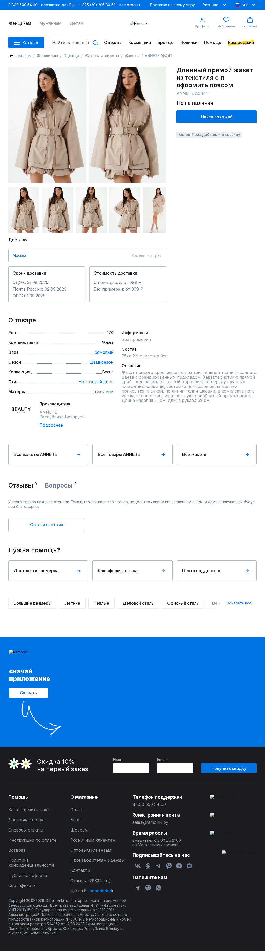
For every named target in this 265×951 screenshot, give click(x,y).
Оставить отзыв (46, 524)
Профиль (202, 26)
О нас (76, 809)
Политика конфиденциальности (31, 863)
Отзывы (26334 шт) (90, 880)
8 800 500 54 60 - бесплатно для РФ (41, 5)
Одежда (113, 42)
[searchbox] (75, 42)
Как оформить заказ (118, 570)
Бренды (166, 42)
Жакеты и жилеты (102, 55)
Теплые (101, 603)
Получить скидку (228, 768)
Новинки (188, 42)
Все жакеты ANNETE (35, 454)
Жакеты (131, 55)
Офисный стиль (183, 603)
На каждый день (95, 381)
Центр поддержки (201, 570)
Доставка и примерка (36, 570)
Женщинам (19, 23)
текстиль (103, 391)
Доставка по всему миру (172, 5)
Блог (75, 819)
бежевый (104, 352)
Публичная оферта (27, 875)
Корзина (250, 26)
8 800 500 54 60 (149, 804)
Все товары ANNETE (119, 454)
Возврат (17, 850)
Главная (23, 55)
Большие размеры (32, 603)
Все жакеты (194, 454)
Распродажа (241, 42)
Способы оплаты (25, 830)
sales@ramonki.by (150, 822)
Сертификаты (22, 885)
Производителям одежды (97, 860)
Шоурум (79, 830)
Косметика (139, 42)
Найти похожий (216, 116)
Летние (72, 603)
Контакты (80, 870)
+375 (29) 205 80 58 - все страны (110, 5)
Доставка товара (26, 819)
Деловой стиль (138, 603)
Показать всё (239, 603)
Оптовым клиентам (90, 850)
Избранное (226, 26)
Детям (77, 23)
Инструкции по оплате (32, 840)
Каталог (30, 42)
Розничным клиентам (92, 840)
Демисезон (101, 362)
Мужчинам (50, 23)
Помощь (212, 42)
